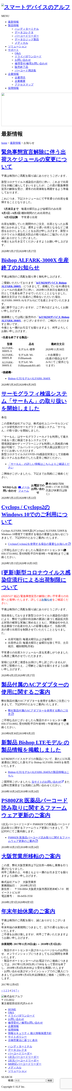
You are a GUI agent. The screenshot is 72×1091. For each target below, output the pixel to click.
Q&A (18, 53)
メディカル (21, 42)
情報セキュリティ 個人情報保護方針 (30, 1033)
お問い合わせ (23, 60)
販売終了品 (21, 67)
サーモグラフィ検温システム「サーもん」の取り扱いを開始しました (34, 401)
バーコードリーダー (27, 35)
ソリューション (17, 46)
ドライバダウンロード (28, 56)
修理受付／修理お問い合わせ (25, 1022)
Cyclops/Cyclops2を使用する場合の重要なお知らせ (38, 543)
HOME (12, 1009)
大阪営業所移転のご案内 (31, 856)
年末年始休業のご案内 (28, 911)
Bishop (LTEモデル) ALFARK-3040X (29, 378)
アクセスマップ (24, 84)
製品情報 (13, 25)
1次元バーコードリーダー (23, 1057)
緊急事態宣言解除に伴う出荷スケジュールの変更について (34, 159)
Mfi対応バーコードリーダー (24, 1064)
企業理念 (20, 77)
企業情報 (13, 74)
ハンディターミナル (27, 28)
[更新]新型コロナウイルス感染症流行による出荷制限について (35, 579)
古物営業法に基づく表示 (23, 1040)
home (4, 143)
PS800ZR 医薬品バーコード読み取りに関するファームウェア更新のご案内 (34, 807)
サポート (13, 50)
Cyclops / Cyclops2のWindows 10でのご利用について (34, 514)
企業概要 (20, 81)
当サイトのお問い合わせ (46, 781)
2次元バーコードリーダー (23, 1060)
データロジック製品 (27, 39)
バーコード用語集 (25, 70)
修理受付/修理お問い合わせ (31, 63)
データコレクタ (24, 32)
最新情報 (13, 21)
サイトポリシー (17, 1036)
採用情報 (13, 88)
